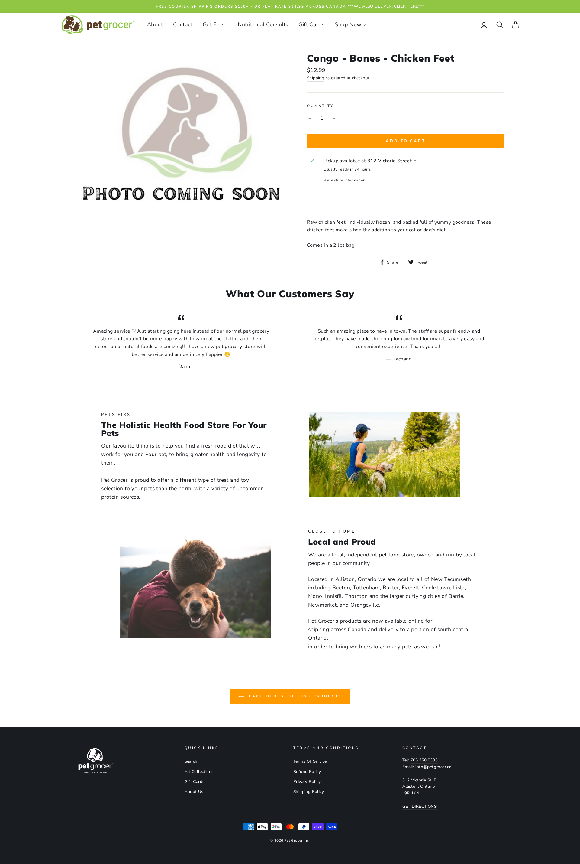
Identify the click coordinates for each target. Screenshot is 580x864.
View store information (345, 180)
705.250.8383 (424, 760)
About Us (194, 791)
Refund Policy (307, 771)
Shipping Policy (308, 791)
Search (191, 761)
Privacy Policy (307, 781)
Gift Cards (195, 781)
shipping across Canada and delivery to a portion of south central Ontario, (389, 633)
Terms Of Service (310, 761)
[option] (290, 6)
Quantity (320, 105)
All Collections (199, 771)
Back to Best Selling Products (294, 696)
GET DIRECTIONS (419, 806)
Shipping (315, 78)
